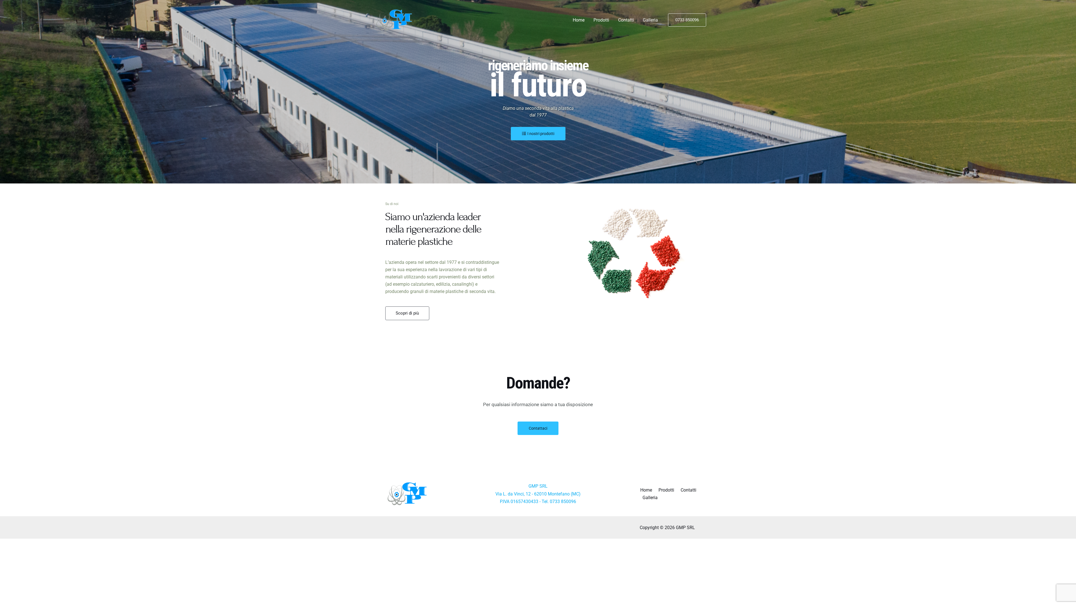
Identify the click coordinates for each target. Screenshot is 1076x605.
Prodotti (601, 20)
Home (579, 20)
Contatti (626, 20)
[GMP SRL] (395, 19)
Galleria (650, 20)
